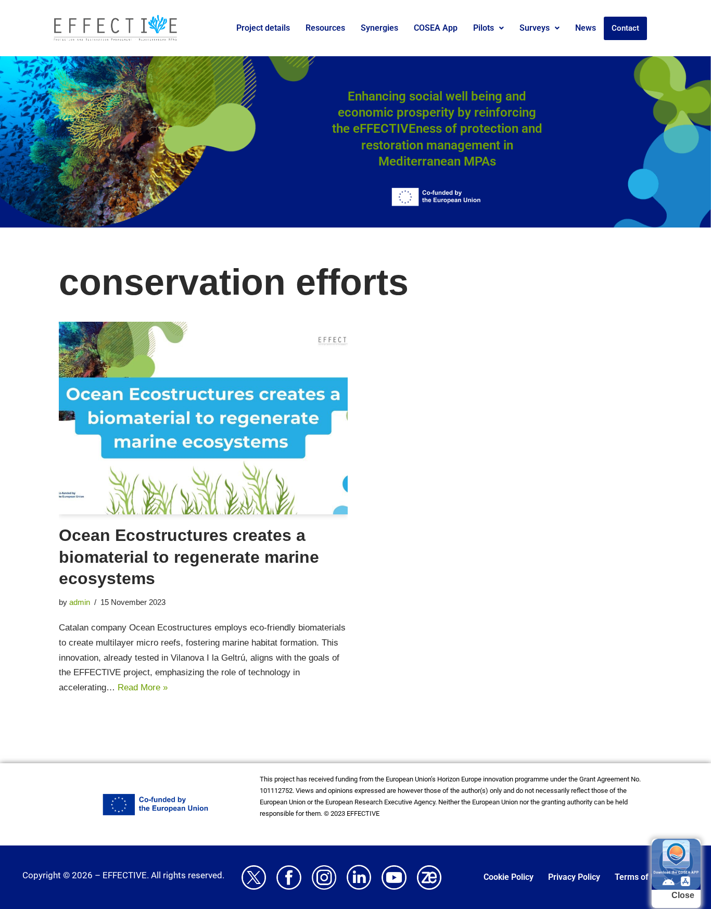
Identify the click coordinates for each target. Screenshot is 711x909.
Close (682, 895)
